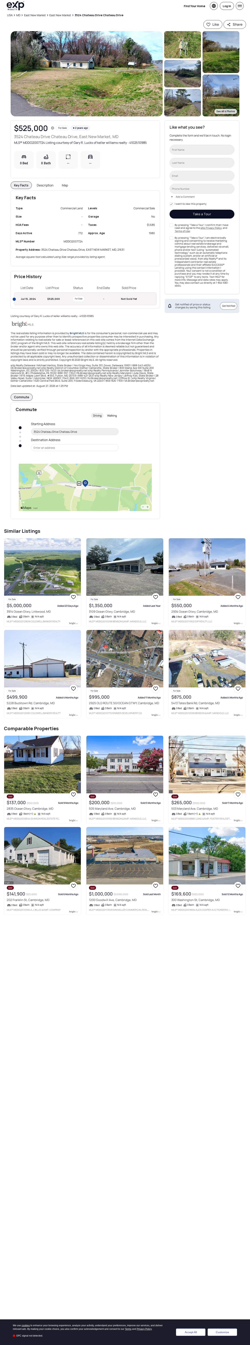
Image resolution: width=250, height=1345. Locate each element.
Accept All (191, 1332)
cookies (26, 1325)
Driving (97, 415)
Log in (227, 6)
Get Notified (228, 306)
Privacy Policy (144, 1329)
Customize (222, 1332)
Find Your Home (194, 6)
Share (237, 24)
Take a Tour (202, 214)
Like (215, 24)
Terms (128, 1329)
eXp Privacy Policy (211, 228)
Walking (112, 415)
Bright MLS (77, 333)
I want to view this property (190, 204)
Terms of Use (182, 231)
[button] (87, 73)
